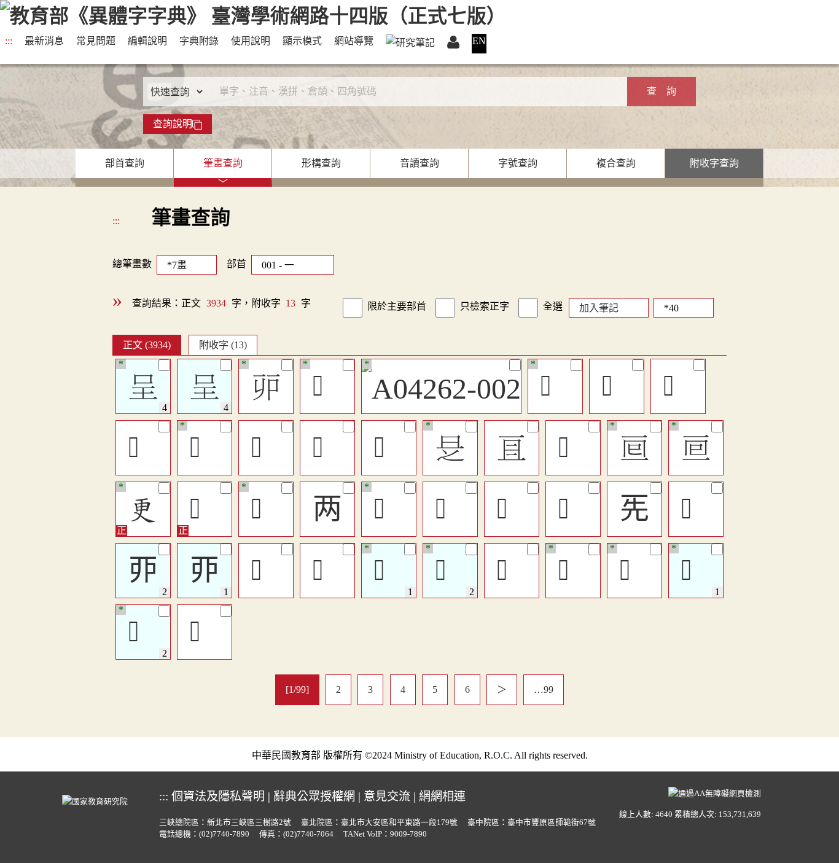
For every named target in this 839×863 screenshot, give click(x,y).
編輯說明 (147, 41)
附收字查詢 (714, 163)
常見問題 (95, 41)
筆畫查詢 (223, 163)
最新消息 (44, 41)
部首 (236, 264)
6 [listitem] (467, 689)
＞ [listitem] (502, 689)
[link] (352, 308)
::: (8, 41)
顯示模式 (302, 41)
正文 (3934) (147, 345)
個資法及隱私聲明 (218, 796)
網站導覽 (353, 41)
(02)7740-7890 (224, 834)
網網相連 (442, 796)
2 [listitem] (338, 689)
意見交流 (387, 796)
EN (479, 41)
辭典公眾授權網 (314, 796)
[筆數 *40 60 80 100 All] (681, 306)
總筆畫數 (132, 264)
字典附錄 (199, 41)
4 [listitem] (402, 689)
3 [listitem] (370, 689)
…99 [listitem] (543, 689)
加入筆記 (599, 308)
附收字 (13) (223, 345)
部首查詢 (124, 163)
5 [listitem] (434, 689)
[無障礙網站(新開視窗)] (714, 792)
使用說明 (250, 41)
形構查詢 (321, 163)
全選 (553, 306)
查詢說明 (172, 124)
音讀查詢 (419, 163)
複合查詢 (616, 163)
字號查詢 (517, 163)
